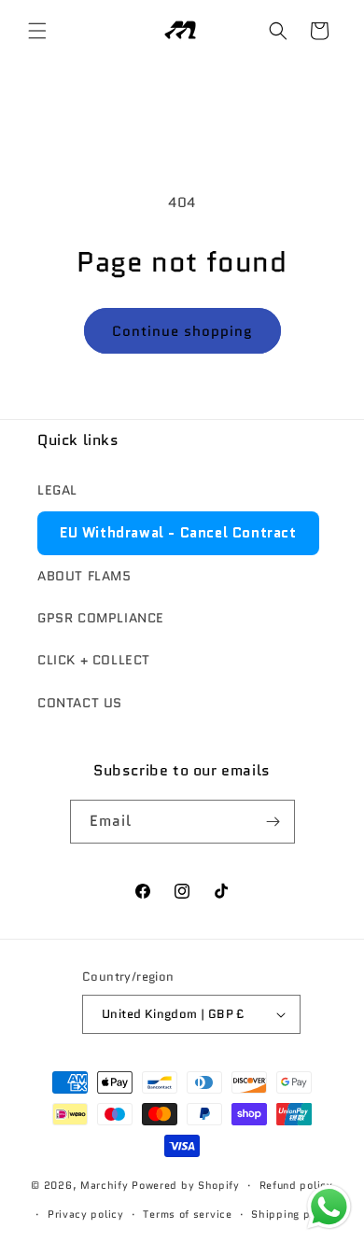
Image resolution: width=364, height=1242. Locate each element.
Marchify (106, 1185)
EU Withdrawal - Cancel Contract (178, 533)
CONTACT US (79, 702)
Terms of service (187, 1214)
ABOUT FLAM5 (84, 575)
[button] (37, 30)
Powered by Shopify (186, 1185)
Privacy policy (86, 1214)
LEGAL (57, 490)
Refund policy (296, 1185)
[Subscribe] (273, 822)
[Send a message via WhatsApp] (329, 1207)
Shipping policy (293, 1214)
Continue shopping (182, 331)
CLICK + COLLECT (93, 659)
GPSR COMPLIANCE (100, 617)
